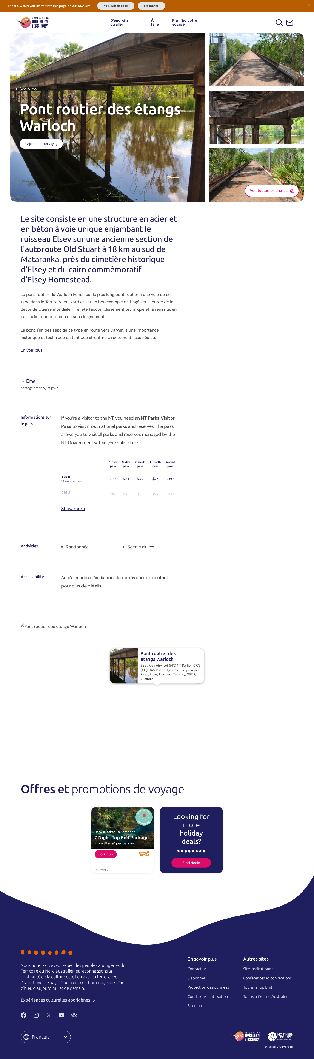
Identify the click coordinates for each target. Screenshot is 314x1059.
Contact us (197, 969)
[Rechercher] (279, 22)
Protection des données (208, 987)
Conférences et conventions (267, 978)
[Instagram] (36, 1015)
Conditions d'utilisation (208, 996)
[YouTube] (61, 1015)
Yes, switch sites (116, 6)
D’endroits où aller (119, 22)
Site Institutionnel (258, 969)
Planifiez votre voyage (184, 22)
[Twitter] (49, 1015)
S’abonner (196, 978)
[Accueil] (32, 22)
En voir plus (32, 349)
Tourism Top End (257, 987)
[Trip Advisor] (74, 1015)
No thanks (151, 6)
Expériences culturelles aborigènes (56, 1000)
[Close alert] (309, 5)
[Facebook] (23, 1015)
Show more (73, 508)
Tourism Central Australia (265, 996)
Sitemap (195, 1005)
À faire (155, 22)
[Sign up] (289, 22)
